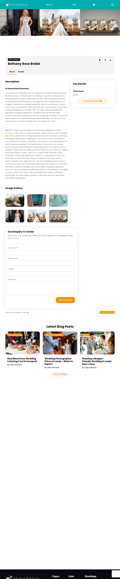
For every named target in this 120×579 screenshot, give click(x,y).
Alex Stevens (16, 364)
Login (74, 4)
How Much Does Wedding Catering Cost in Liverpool (22, 360)
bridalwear (9, 133)
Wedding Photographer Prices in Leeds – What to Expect (59, 361)
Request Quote (91, 101)
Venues (86, 335)
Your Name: (13, 248)
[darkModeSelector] (94, 4)
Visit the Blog (60, 374)
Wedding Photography (54, 335)
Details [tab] (21, 71)
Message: (12, 279)
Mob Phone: (13, 258)
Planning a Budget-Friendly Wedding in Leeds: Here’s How (97, 361)
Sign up (49, 4)
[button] (105, 60)
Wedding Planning (15, 335)
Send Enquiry (65, 300)
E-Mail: (11, 269)
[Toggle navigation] (112, 4)
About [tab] (12, 71)
